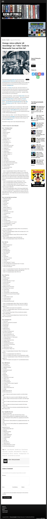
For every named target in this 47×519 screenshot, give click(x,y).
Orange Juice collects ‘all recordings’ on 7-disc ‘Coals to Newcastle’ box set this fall (15, 45)
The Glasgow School (22, 453)
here (13, 117)
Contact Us (4, 508)
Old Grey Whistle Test (17, 451)
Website (22, 487)
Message (4, 475)
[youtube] (39, 74)
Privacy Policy (5, 510)
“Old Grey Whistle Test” (14, 109)
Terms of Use (4, 512)
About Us (4, 506)
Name (3, 487)
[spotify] (38, 77)
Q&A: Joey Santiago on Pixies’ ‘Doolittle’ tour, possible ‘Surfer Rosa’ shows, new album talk (38, 147)
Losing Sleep (10, 451)
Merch (3, 509)
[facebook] (36, 74)
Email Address (15, 487)
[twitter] (33, 74)
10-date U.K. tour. (9, 119)
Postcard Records (6, 453)
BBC (5, 449)
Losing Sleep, (12, 116)
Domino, (10, 87)
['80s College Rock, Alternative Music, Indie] (20, 11)
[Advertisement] (39, 46)
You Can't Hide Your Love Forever (14, 455)
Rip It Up (19, 101)
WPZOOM (43, 518)
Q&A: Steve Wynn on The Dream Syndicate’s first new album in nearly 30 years (37, 126)
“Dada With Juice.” (10, 85)
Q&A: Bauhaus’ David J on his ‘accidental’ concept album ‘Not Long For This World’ (38, 133)
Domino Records (25, 449)
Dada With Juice (18, 449)
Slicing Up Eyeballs (16, 459)
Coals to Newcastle (10, 449)
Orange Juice (14, 79)
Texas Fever (16, 453)
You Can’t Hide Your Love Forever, (12, 101)
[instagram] (42, 74)
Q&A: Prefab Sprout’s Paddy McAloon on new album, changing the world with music (37, 155)
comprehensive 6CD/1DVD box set (8, 81)
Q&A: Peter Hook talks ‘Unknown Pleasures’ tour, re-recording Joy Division (37, 163)
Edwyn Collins (21, 95)
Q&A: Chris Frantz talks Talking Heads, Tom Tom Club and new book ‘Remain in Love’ (37, 118)
